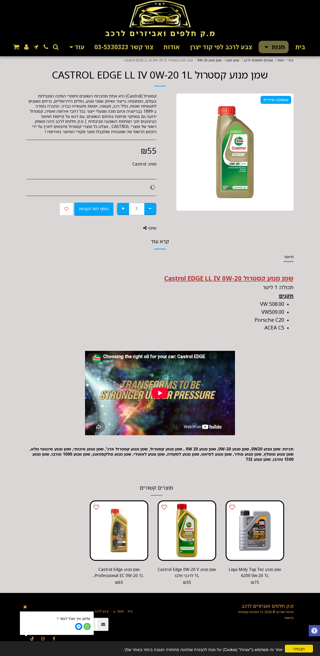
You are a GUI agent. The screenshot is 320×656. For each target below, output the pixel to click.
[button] (55, 47)
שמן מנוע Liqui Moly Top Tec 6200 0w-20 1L (255, 572)
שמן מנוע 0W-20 (209, 60)
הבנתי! (299, 649)
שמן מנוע (232, 60)
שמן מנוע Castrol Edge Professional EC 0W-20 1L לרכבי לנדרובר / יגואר (119, 573)
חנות (281, 60)
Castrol (139, 164)
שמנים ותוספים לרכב (258, 60)
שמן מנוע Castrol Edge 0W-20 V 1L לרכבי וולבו (187, 572)
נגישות (289, 617)
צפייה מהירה (255, 549)
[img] (255, 530)
